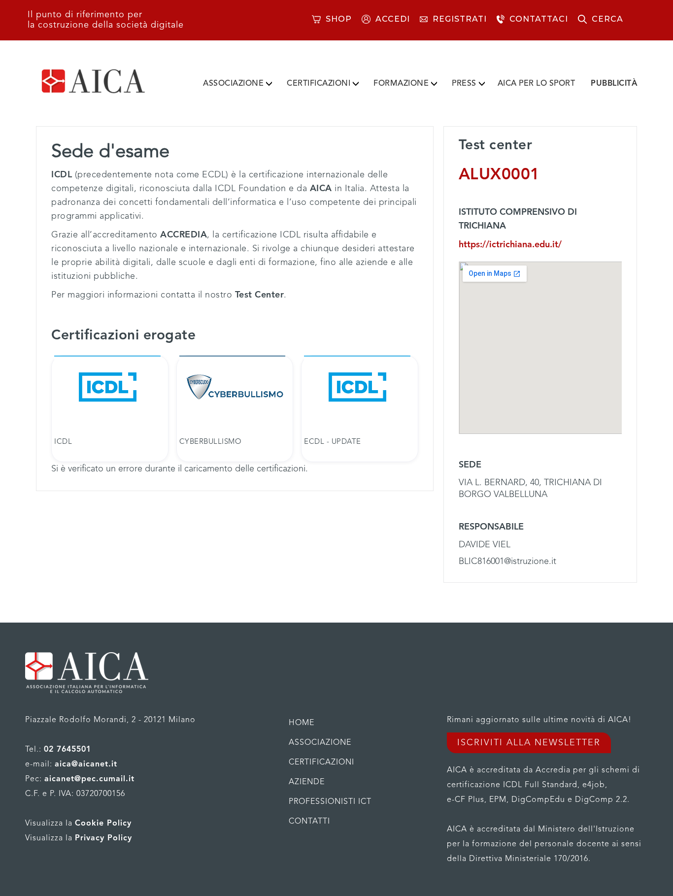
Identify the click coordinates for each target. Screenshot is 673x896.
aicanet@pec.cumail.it (89, 779)
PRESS (464, 84)
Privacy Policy (103, 838)
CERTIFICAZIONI (318, 84)
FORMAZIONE (401, 84)
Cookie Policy (103, 824)
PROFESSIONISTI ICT (330, 802)
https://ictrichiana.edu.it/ (510, 244)
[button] (237, 82)
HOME (301, 723)
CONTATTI (309, 822)
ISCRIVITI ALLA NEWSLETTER (529, 742)
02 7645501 (67, 750)
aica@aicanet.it (86, 764)
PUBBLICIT (614, 84)
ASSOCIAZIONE (233, 84)
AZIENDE (307, 782)
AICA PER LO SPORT (536, 84)
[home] (109, 81)
